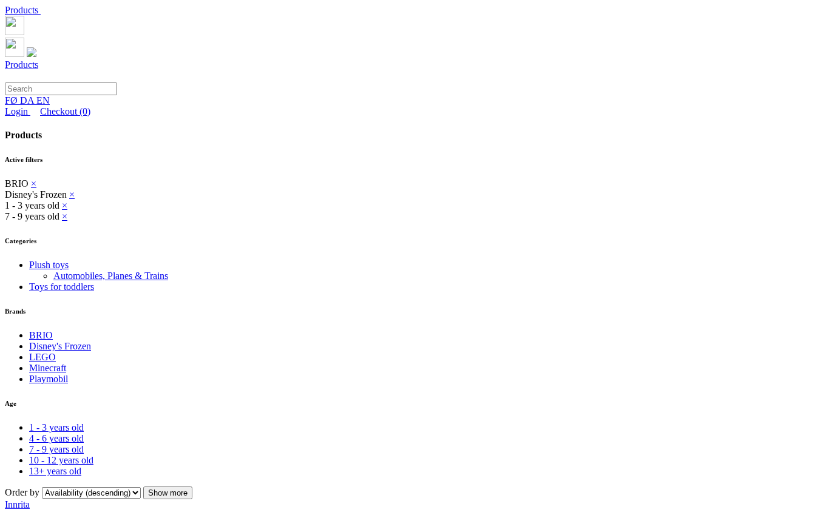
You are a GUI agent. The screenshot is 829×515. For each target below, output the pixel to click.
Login (17, 111)
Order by (23, 492)
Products (23, 10)
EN (43, 100)
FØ (12, 100)
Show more (168, 492)
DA (28, 100)
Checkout (65, 111)
